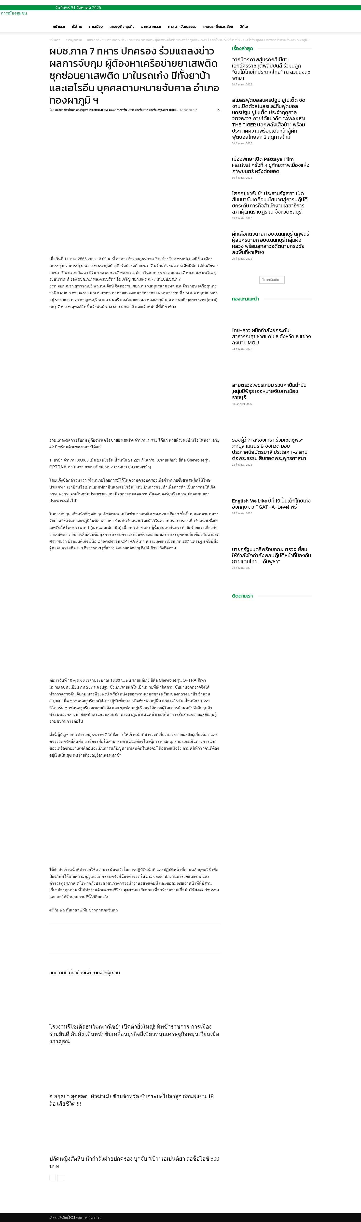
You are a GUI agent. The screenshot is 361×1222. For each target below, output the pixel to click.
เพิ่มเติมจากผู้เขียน (102, 972)
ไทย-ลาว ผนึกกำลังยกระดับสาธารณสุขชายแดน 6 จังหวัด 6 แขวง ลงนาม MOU (271, 336)
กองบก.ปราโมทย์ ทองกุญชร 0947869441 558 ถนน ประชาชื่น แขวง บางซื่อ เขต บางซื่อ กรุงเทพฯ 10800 (115, 110)
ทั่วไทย (77, 26)
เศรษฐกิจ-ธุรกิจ (122, 26)
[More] (88, 121)
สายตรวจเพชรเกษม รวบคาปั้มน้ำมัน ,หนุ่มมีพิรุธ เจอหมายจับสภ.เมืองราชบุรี (269, 391)
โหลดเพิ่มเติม (270, 280)
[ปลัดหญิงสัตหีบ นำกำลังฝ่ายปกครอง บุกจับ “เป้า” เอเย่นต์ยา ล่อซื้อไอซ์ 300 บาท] (134, 1130)
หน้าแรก (59, 26)
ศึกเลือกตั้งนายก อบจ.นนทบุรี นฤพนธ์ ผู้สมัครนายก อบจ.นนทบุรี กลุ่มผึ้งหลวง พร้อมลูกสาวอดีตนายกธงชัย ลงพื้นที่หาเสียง (270, 243)
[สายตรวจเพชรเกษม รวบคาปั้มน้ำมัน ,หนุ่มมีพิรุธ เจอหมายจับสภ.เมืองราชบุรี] (272, 370)
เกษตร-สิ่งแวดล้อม (218, 26)
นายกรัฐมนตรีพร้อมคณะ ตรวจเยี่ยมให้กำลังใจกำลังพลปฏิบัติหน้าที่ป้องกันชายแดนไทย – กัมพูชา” (271, 555)
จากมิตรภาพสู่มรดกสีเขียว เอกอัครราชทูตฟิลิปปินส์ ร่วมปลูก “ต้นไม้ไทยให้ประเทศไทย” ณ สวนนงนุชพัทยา (271, 69)
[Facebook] (54, 121)
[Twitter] (65, 121)
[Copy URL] (77, 121)
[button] (306, 21)
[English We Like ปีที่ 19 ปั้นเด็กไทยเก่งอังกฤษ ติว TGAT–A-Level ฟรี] (272, 485)
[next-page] (60, 1178)
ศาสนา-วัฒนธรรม (182, 26)
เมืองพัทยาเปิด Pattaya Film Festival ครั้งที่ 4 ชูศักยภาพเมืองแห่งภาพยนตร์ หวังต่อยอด (270, 165)
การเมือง (96, 26)
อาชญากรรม (151, 26)
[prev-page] (52, 1178)
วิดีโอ (244, 26)
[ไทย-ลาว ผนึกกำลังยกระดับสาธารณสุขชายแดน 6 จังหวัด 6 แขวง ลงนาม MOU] (272, 315)
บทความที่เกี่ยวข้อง (67, 972)
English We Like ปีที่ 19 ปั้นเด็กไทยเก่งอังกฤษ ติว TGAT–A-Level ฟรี (271, 504)
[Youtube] (54, 1210)
